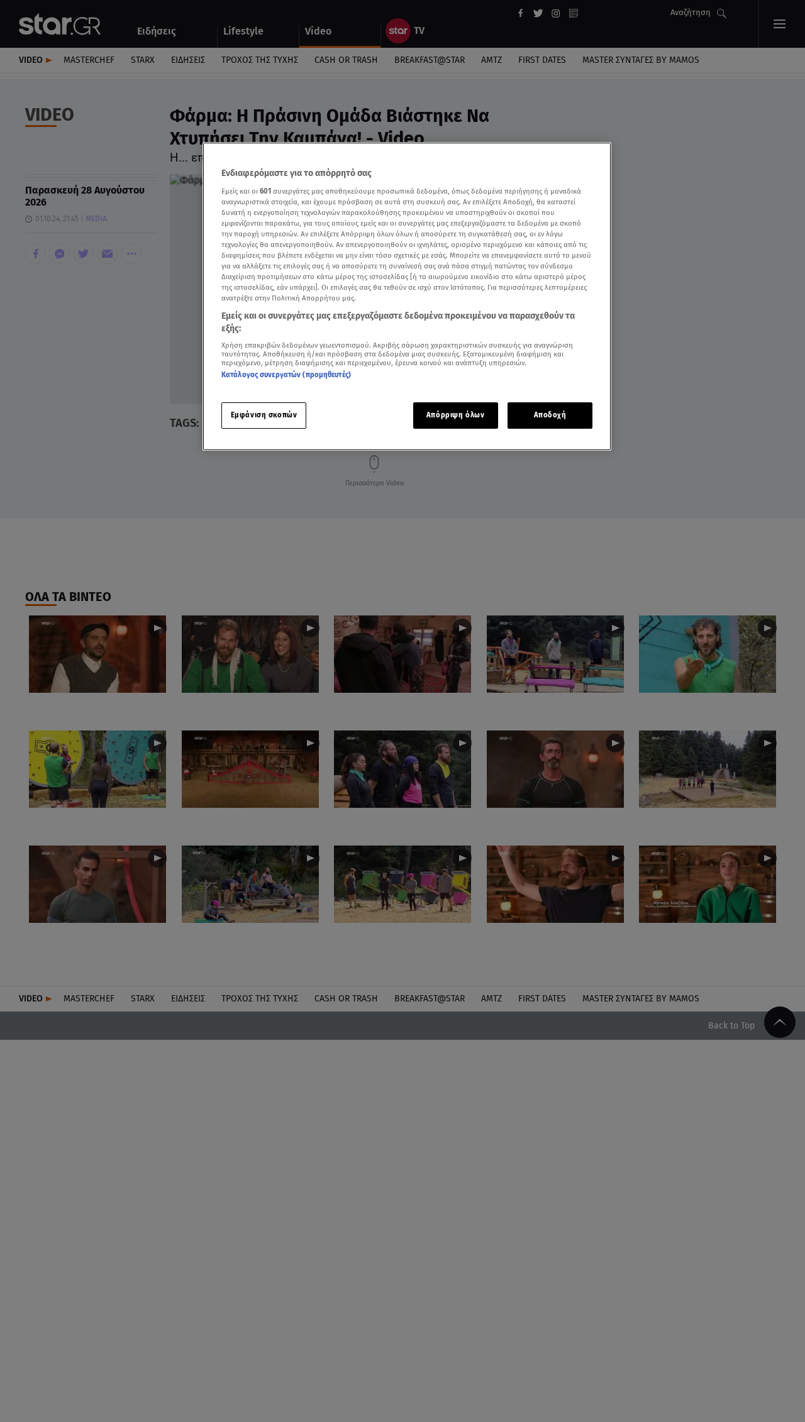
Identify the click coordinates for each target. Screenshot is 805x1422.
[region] (407, 296)
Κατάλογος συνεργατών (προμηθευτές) (286, 375)
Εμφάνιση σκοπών (264, 415)
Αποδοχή (550, 415)
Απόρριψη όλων (455, 415)
